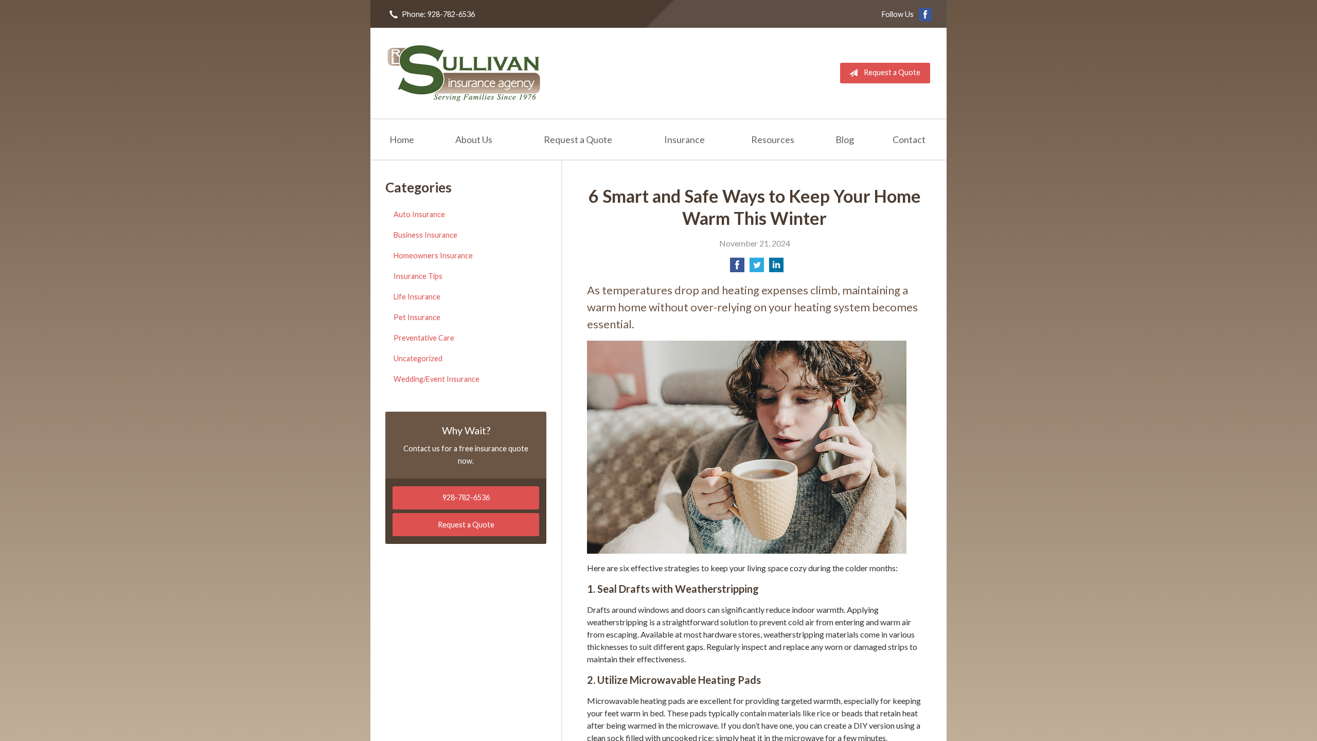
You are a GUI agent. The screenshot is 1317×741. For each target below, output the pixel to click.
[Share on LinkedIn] (776, 268)
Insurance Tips (418, 276)
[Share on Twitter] (757, 268)
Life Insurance (417, 296)
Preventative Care (424, 337)
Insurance (684, 139)
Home (401, 139)
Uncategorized (418, 358)
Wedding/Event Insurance (436, 379)
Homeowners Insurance (433, 255)
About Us (473, 139)
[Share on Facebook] (737, 268)
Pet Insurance (417, 317)
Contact (909, 139)
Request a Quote (892, 72)
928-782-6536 (466, 497)
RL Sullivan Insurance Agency (464, 73)
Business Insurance (425, 235)
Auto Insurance (419, 214)
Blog (844, 139)
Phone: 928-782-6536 (438, 14)
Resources (772, 139)
